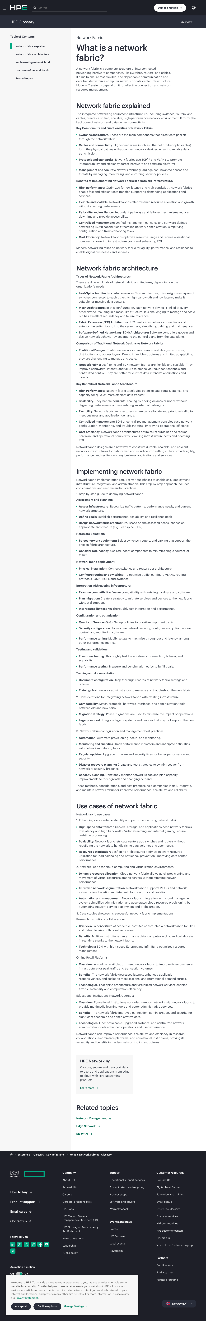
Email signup (164, 1201)
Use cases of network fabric (32, 70)
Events (113, 1229)
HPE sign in (163, 1237)
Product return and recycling (126, 1187)
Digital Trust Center (168, 1187)
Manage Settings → (75, 1306)
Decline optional (47, 1306)
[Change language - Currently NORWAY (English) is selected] (194, 7)
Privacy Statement (27, 1297)
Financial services (167, 1216)
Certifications (164, 1265)
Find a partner (164, 1272)
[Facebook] (39, 1244)
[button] (4, 8)
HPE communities (167, 1223)
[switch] (17, 1274)
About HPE (68, 1180)
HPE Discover (117, 1236)
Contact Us (163, 1180)
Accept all (21, 1306)
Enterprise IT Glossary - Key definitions (41, 1154)
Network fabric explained (30, 46)
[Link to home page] (11, 1154)
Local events (117, 1243)
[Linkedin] (12, 1244)
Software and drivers (122, 1201)
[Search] (35, 8)
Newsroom (116, 1250)
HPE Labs (68, 1209)
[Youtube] (46, 1244)
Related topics (24, 78)
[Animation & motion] (19, 1273)
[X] (19, 1244)
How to (19, 1192)
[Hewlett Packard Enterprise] (18, 7)
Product (22, 1202)
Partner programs (167, 1279)
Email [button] (18, 1211)
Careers (67, 1194)
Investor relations (73, 1238)
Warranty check (118, 1209)
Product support (119, 1194)
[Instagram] (26, 1244)
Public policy (70, 1252)
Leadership (69, 1245)
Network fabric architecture (32, 54)
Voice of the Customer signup (174, 1245)
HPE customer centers (169, 1230)
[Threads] (33, 1244)
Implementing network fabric (33, 62)
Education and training (170, 1194)
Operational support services (127, 1180)
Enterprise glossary (168, 1209)
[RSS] (12, 1251)
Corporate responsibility (77, 1201)
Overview (186, 21)
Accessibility (70, 1187)
